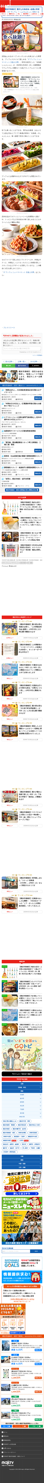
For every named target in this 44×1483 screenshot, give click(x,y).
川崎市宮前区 (33, 1132)
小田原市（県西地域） (9, 1152)
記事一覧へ (22, 361)
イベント (5, 566)
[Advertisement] (22, 592)
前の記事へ (9, 361)
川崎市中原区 (7, 1136)
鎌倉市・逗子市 (14, 1148)
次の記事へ (34, 361)
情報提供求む (7, 1440)
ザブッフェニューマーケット (10, 563)
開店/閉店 (25, 14)
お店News (34, 14)
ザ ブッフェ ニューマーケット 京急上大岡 (18, 272)
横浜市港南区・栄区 (9, 1132)
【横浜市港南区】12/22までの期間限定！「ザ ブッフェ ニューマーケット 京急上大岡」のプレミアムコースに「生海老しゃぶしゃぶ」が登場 (30, 81)
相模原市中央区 (32, 1136)
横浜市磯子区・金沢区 (19, 1129)
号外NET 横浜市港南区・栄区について (14, 1456)
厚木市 (24, 1144)
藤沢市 (5, 1148)
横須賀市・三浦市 (19, 1136)
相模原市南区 (9, 1140)
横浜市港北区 (22, 1125)
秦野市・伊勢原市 (34, 1144)
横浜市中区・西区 (24, 1121)
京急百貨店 (23, 563)
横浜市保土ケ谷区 (34, 1125)
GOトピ (4, 14)
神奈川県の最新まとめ (9, 1121)
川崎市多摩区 (22, 1132)
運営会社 (6, 1436)
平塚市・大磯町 (35, 1148)
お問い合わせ (7, 1448)
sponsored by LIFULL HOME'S (33, 1336)
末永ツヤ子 (13, 566)
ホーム (5, 1432)
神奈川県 (18, 19)
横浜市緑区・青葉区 (9, 1125)
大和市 (23, 1140)
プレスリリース (9, 327)
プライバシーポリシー (10, 1452)
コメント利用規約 (37, 355)
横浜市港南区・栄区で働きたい (13, 385)
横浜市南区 (6, 1129)
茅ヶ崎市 (25, 1148)
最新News (12, 14)
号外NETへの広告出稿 (10, 1444)
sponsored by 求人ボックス (34, 385)
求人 (19, 14)
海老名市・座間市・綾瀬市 (11, 1144)
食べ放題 (29, 563)
